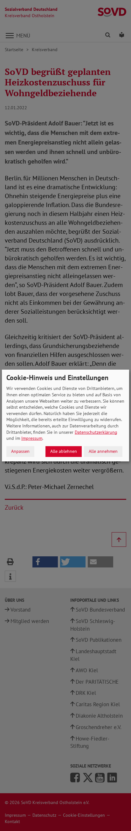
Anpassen (20, 451)
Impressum (31, 438)
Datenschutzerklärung (96, 432)
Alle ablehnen (63, 451)
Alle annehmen (103, 451)
